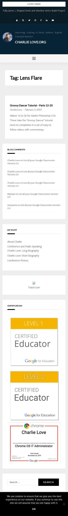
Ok (34, 509)
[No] (64, 504)
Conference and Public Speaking (24, 246)
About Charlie (14, 241)
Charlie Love (16, 109)
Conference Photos (17, 260)
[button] (17, 20)
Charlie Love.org (30, 42)
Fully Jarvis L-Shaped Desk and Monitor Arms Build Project (34, 10)
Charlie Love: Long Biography (23, 250)
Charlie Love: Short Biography (23, 255)
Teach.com (34, 287)
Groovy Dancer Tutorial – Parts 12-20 (31, 105)
